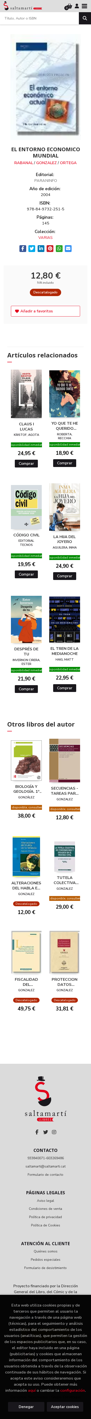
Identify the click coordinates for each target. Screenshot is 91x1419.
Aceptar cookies (65, 1406)
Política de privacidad (45, 1217)
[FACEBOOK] (37, 1132)
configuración (72, 1390)
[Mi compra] (69, 6)
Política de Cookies (45, 1225)
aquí (32, 1390)
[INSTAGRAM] (54, 1132)
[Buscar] (85, 18)
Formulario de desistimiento (45, 1268)
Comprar (26, 463)
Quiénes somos (46, 1251)
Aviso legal (45, 1200)
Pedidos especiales (45, 1259)
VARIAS (45, 237)
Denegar (26, 1406)
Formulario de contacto (45, 1174)
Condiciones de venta (45, 1208)
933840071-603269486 (45, 1158)
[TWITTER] (45, 1132)
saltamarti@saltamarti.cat (45, 1166)
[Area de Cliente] (77, 6)
